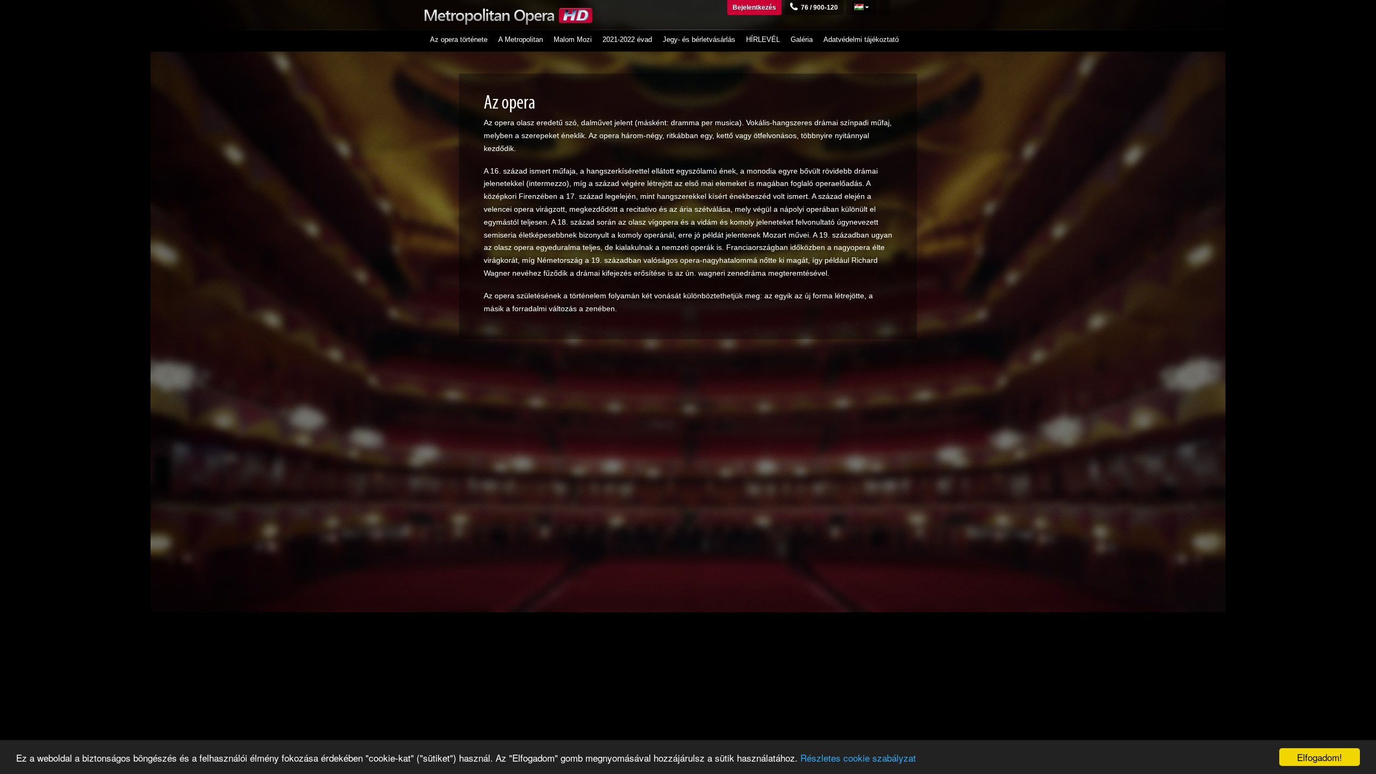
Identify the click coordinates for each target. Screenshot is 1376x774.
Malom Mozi (573, 39)
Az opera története (459, 39)
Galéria (802, 39)
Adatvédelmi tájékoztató (861, 39)
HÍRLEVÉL (763, 39)
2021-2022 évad (627, 39)
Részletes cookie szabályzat (858, 757)
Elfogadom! (1319, 757)
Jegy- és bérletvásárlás (699, 39)
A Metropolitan (520, 39)
